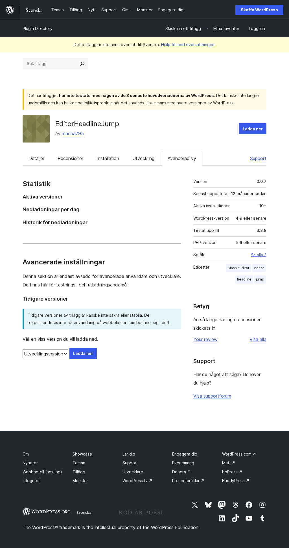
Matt (228, 462)
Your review (205, 339)
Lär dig (128, 454)
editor (259, 268)
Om (26, 454)
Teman (79, 462)
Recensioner (70, 158)
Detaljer (36, 158)
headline (244, 279)
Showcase (82, 454)
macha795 (73, 133)
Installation (108, 158)
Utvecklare (132, 471)
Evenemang (183, 462)
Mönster (80, 480)
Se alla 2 (258, 255)
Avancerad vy (182, 158)
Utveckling (143, 158)
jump (260, 279)
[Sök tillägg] (82, 63)
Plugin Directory (37, 28)
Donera (181, 471)
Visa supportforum (212, 396)
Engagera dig (184, 454)
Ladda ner (253, 128)
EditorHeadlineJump (87, 124)
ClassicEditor (238, 268)
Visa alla (257, 339)
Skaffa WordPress (259, 9)
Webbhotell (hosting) (42, 471)
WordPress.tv (137, 480)
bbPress (232, 471)
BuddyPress (235, 480)
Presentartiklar (188, 480)
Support (258, 158)
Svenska (83, 512)
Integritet (31, 480)
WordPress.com (239, 454)
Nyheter (30, 462)
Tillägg (79, 471)
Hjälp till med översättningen (187, 44)
